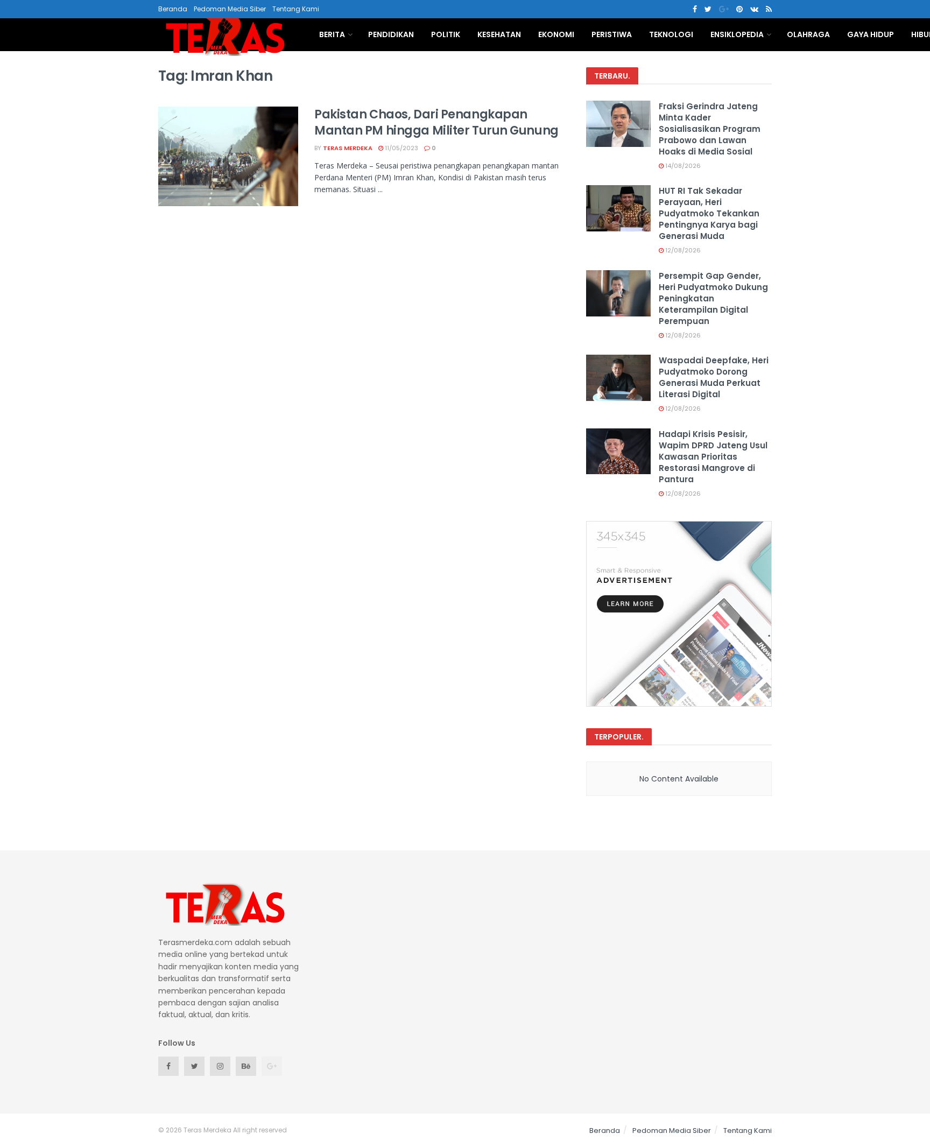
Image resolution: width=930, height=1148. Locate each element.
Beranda (172, 8)
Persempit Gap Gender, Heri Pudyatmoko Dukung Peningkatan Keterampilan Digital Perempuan (713, 298)
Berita (332, 34)
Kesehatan (499, 34)
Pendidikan (391, 34)
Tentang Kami (295, 8)
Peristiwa (611, 34)
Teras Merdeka (347, 148)
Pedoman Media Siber (230, 8)
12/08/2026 (682, 250)
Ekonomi (556, 34)
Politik (445, 34)
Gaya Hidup (870, 34)
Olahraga (808, 34)
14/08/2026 (682, 165)
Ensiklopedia (737, 34)
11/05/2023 (400, 148)
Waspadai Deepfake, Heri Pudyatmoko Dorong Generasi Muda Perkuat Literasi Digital (714, 377)
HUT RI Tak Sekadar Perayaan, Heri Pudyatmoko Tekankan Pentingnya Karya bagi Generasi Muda (709, 213)
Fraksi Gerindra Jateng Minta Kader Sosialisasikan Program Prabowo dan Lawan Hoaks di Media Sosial (709, 129)
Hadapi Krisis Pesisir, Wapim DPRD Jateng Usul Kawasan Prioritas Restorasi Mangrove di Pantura (713, 456)
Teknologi (671, 34)
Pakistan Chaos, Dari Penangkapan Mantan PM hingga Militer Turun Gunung (436, 122)
